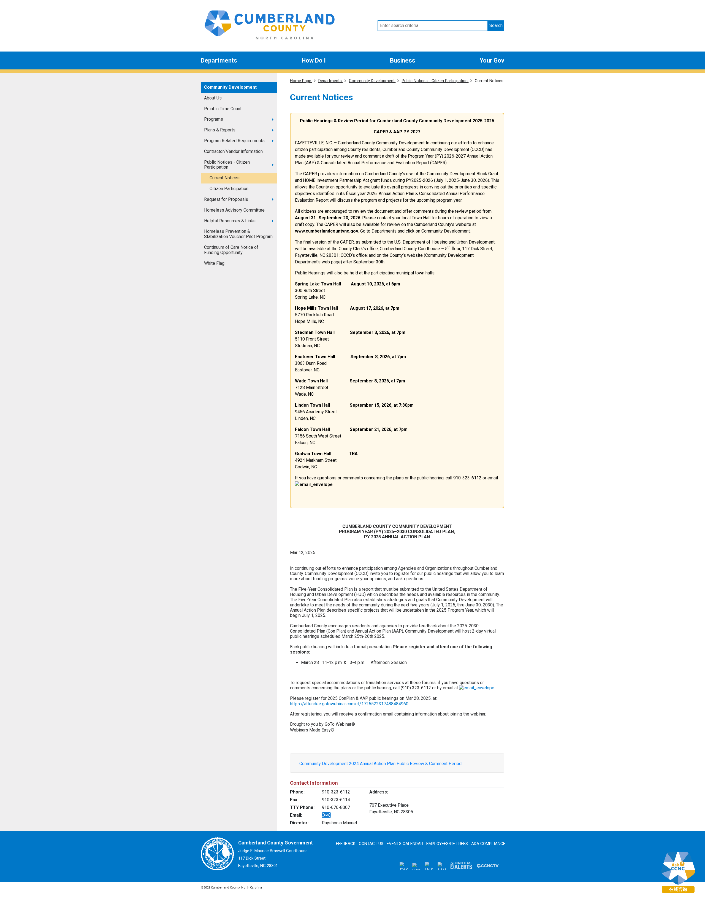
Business (402, 60)
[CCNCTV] (488, 866)
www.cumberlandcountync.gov (326, 231)
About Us (213, 98)
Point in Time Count (223, 108)
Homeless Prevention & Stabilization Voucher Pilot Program (238, 234)
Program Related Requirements (234, 140)
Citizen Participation (229, 188)
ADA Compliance (488, 843)
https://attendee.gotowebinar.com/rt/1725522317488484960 (349, 703)
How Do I (314, 60)
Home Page (301, 80)
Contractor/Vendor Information (233, 151)
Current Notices (225, 177)
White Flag (214, 263)
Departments (219, 60)
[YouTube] (416, 866)
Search (496, 25)
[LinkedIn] (442, 866)
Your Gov (492, 60)
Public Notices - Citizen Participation (227, 165)
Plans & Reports (219, 130)
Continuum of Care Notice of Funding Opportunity (231, 250)
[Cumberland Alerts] (461, 865)
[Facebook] (404, 865)
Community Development (230, 87)
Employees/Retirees (447, 843)
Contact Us (371, 843)
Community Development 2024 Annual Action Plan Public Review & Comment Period (380, 763)
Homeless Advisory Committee (234, 210)
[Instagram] (429, 865)
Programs (213, 119)
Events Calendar (405, 843)
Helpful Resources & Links (230, 220)
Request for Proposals (226, 199)
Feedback (346, 843)
